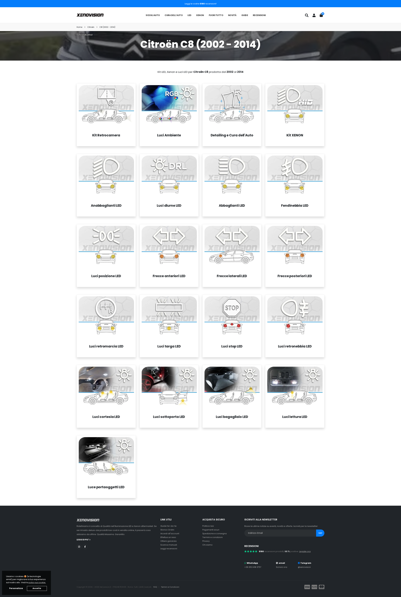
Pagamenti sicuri (210, 529)
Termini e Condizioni (170, 587)
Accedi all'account (169, 533)
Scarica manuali (168, 544)
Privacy (206, 541)
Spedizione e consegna (214, 533)
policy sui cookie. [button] (37, 582)
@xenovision (304, 567)
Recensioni (259, 15)
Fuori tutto (216, 15)
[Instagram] (79, 546)
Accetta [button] (37, 588)
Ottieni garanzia (168, 541)
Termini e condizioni (212, 537)
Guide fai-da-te (168, 526)
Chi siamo (207, 544)
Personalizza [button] (16, 588)
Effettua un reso (168, 537)
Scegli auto (153, 15)
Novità (232, 15)
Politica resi (208, 526)
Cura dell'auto (174, 15)
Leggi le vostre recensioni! (200, 3)
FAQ (155, 587)
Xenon (200, 15)
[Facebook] (85, 546)
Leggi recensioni (168, 548)
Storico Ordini (167, 529)
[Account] (314, 15)
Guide (244, 15)
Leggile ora (305, 551)
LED (189, 15)
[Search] (306, 15)
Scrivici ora (281, 567)
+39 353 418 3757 (252, 567)
